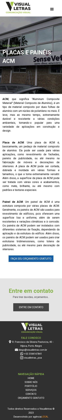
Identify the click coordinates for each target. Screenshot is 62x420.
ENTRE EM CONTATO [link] (31, 307)
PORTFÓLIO (31, 386)
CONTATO (31, 393)
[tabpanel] (31, 56)
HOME (31, 378)
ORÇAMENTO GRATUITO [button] (31, 397)
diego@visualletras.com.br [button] (33, 349)
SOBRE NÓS (31, 382)
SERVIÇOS (31, 390)
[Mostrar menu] (52, 9)
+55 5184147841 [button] (33, 353)
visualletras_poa (33, 357)
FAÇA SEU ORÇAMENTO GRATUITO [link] (31, 258)
